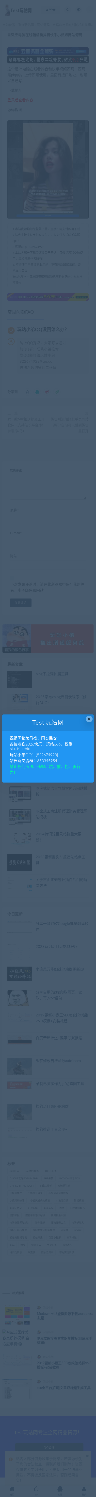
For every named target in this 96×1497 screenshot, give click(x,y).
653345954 (47, 761)
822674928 (47, 755)
